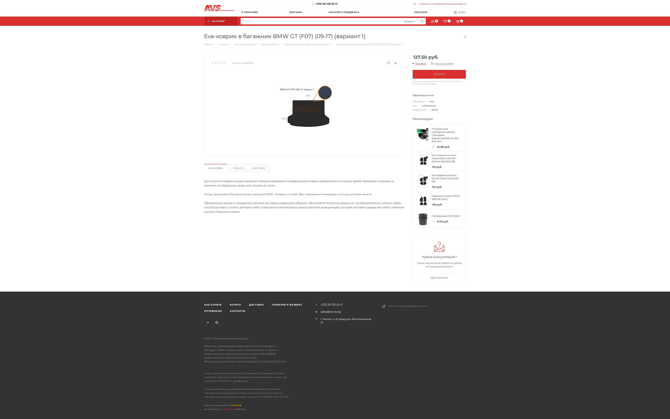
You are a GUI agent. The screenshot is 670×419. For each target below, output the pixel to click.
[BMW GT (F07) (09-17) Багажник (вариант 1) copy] (305, 109)
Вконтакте (208, 322)
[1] (212, 63)
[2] (215, 63)
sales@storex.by (331, 311)
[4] (221, 63)
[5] (224, 63)
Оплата (238, 168)
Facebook (217, 322)
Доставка (259, 168)
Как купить (216, 168)
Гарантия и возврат (287, 304)
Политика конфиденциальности (407, 306)
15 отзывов (227, 409)
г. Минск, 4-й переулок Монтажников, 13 (442, 3)
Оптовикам (213, 311)
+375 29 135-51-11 (326, 3)
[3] (218, 63)
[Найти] (422, 21)
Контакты (237, 311)
